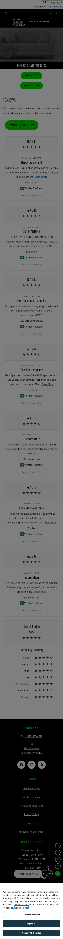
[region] (31, 911)
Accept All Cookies (31, 933)
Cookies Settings (31, 914)
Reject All (31, 923)
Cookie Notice (21, 907)
